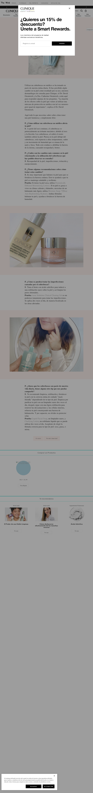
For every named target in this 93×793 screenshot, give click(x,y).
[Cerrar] (54, 776)
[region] (29, 782)
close (70, 9)
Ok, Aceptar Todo (48, 786)
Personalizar (33, 786)
